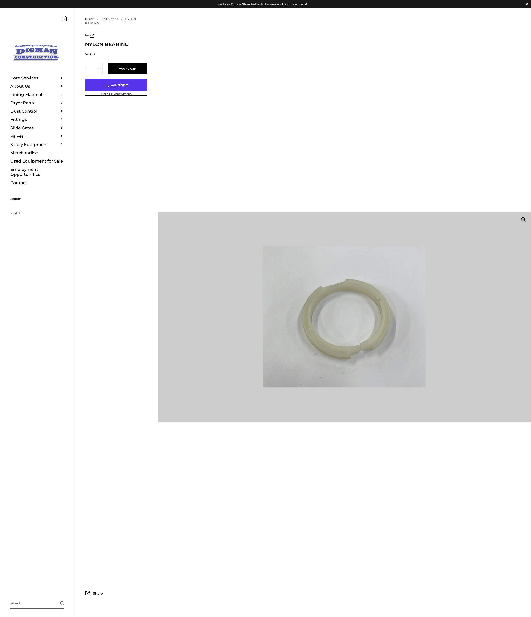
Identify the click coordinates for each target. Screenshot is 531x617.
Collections (109, 19)
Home (89, 19)
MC (92, 35)
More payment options (116, 94)
